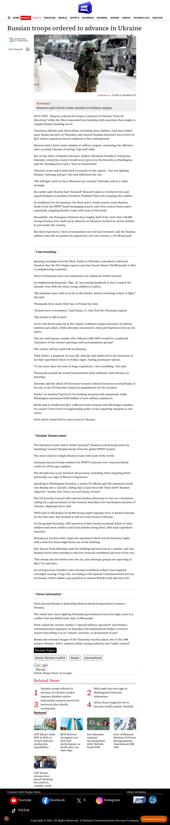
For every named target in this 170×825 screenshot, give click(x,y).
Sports (74, 17)
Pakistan (49, 17)
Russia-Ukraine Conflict (50, 658)
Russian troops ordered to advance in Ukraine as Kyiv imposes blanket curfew (58, 692)
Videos (126, 17)
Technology (141, 17)
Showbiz (102, 17)
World (62, 17)
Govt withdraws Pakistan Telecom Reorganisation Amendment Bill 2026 (125, 740)
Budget (26, 17)
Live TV (36, 17)
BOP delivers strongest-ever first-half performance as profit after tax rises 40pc (70, 742)
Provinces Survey (154, 819)
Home (16, 17)
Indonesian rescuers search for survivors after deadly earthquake (60, 704)
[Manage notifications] (6, 818)
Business (88, 17)
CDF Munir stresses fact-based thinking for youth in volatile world (43, 779)
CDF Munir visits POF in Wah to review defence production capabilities (44, 740)
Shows (114, 17)
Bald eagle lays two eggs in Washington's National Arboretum (110, 692)
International (93, 658)
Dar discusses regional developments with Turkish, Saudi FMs (96, 740)
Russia (75, 658)
